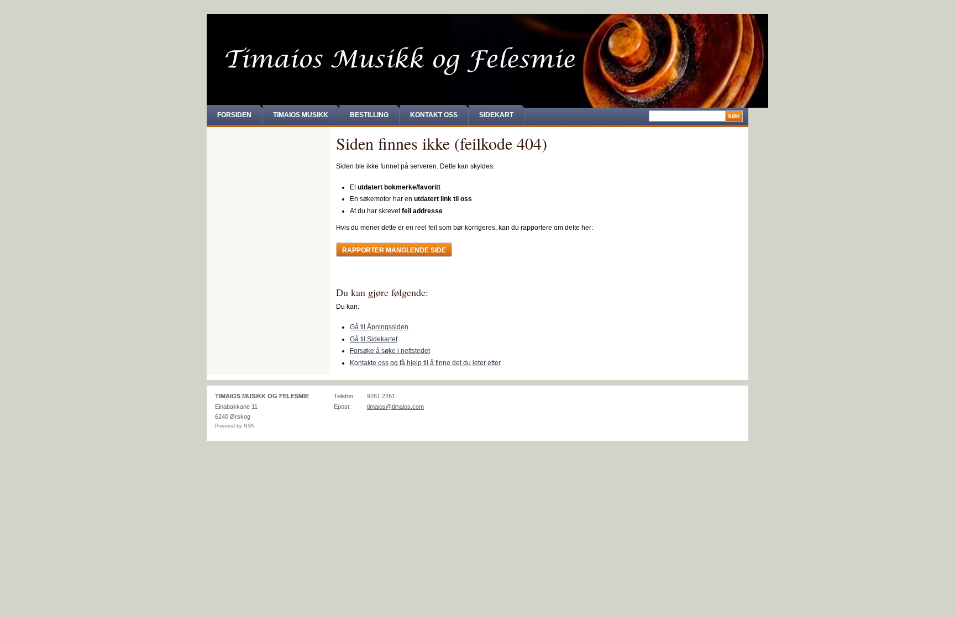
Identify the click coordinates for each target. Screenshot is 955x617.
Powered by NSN (235, 426)
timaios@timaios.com (395, 406)
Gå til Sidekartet (373, 339)
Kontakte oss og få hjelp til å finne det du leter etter (425, 363)
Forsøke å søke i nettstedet (390, 351)
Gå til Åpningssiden (379, 327)
